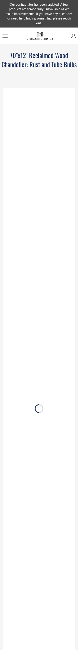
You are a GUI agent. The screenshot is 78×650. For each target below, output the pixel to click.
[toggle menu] (5, 36)
